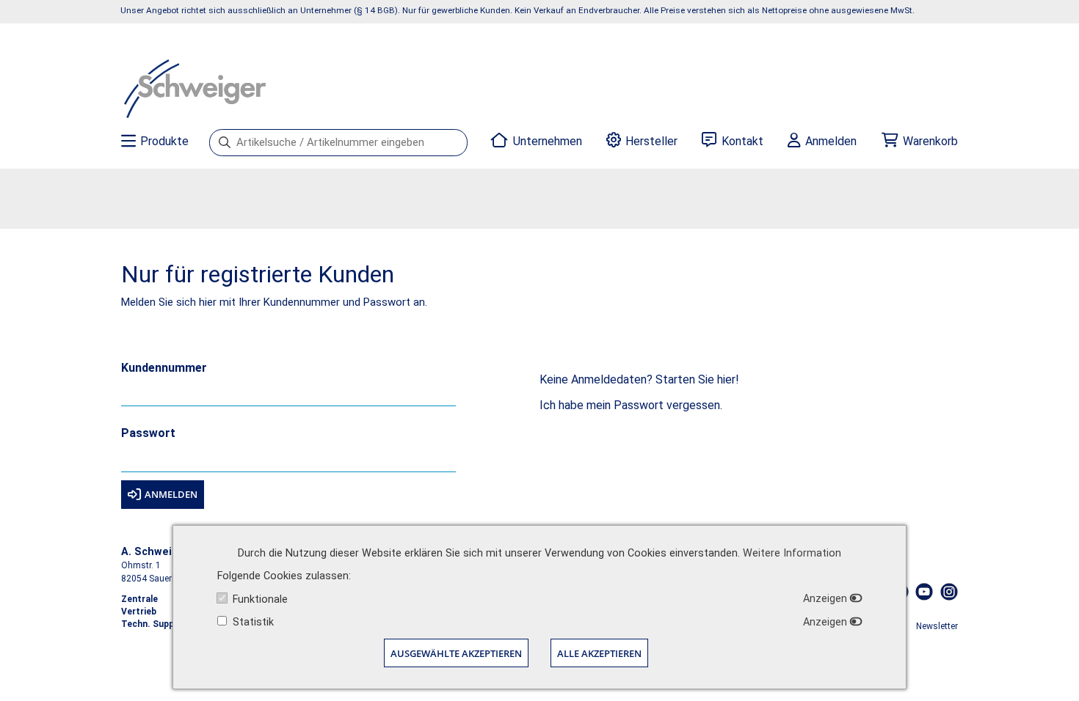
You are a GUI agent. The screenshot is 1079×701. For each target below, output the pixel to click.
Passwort (148, 433)
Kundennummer (164, 368)
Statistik (253, 622)
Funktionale (260, 598)
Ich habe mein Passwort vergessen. (631, 405)
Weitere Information (792, 553)
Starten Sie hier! (697, 379)
